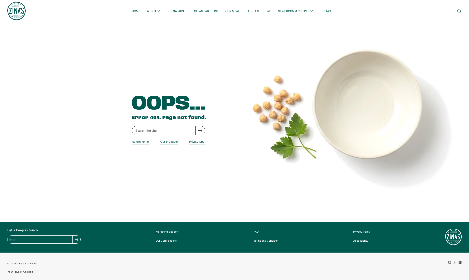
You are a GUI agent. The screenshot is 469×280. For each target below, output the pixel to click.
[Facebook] (455, 262)
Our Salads (175, 11)
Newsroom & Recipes (293, 11)
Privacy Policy (361, 231)
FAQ (256, 231)
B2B (268, 11)
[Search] (200, 130)
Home (136, 11)
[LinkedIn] (460, 262)
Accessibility (360, 240)
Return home (140, 141)
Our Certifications (166, 240)
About (151, 11)
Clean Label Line (206, 11)
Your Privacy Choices (20, 271)
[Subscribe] (76, 239)
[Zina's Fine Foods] (16, 11)
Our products (169, 141)
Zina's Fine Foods (27, 263)
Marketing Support (167, 231)
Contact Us (328, 11)
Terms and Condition (266, 240)
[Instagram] (449, 262)
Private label (197, 141)
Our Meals (233, 11)
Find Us (253, 11)
